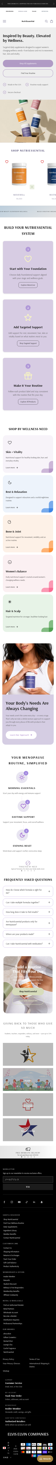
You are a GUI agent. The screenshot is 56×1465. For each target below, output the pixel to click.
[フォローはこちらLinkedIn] (34, 1202)
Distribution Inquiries (11, 1320)
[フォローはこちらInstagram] (11, 1202)
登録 (28, 1187)
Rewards (6, 1280)
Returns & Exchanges (11, 1255)
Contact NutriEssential (11, 1238)
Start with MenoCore (28, 1000)
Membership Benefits (11, 1291)
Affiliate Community (10, 1295)
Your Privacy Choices (11, 1363)
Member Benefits (9, 1234)
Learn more (10, 467)
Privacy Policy (8, 1359)
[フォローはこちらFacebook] (4, 1202)
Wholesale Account (10, 1312)
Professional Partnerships (12, 1323)
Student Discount (10, 1284)
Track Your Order (9, 1259)
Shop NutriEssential (28, 991)
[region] (28, 865)
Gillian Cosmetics (9, 1337)
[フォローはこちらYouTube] (19, 1202)
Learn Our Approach (19, 735)
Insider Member (9, 1276)
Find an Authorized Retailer (13, 1305)
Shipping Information (11, 1251)
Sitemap (6, 1371)
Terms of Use (34, 1359)
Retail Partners (8, 1309)
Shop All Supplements (28, 63)
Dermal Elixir (8, 1341)
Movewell (19, 194)
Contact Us (7, 1248)
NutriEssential (8, 1352)
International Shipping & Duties (39, 1365)
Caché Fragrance (9, 1348)
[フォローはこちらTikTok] (26, 1202)
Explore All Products (28, 402)
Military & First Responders (13, 1287)
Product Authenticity (11, 1266)
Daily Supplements (10, 1227)
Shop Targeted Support (28, 343)
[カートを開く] (51, 21)
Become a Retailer (10, 1316)
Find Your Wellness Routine (13, 1223)
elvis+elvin (7, 1333)
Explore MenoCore (28, 285)
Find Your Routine (28, 73)
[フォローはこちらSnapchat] (41, 1202)
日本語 (5, 1457)
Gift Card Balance (9, 1262)
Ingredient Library (10, 1230)
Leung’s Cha (7, 1344)
